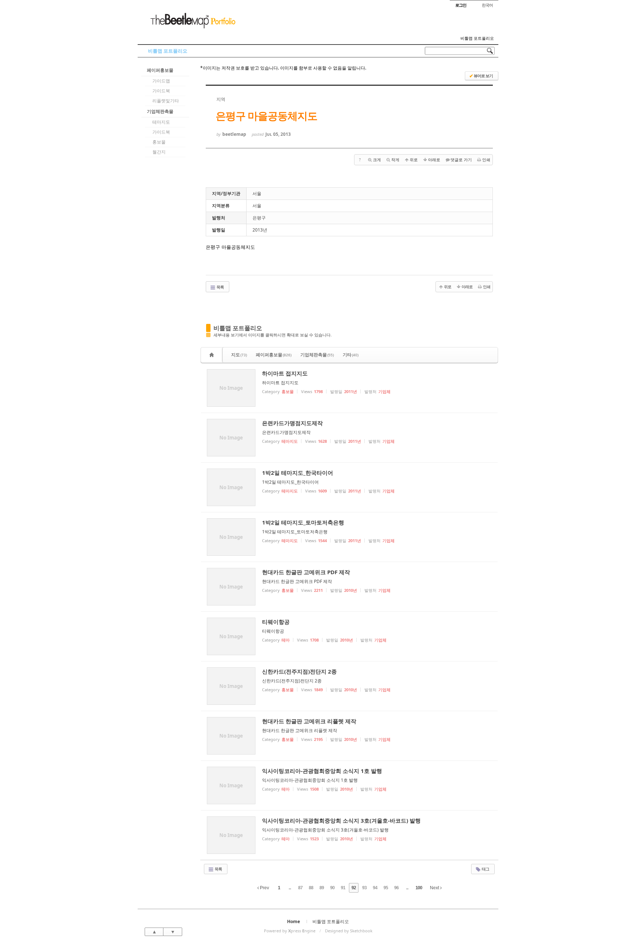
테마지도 (161, 122)
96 (396, 887)
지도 (239, 355)
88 (311, 887)
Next (435, 887)
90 (332, 887)
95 (386, 887)
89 (321, 887)
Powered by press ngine (289, 930)
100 (419, 887)
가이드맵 (161, 81)
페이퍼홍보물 (160, 70)
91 (343, 887)
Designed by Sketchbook (348, 930)
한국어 (487, 5)
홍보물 (159, 142)
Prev (264, 887)
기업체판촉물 (160, 111)
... (290, 887)
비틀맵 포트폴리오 (477, 38)
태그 (485, 869)
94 (375, 887)
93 (364, 887)
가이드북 (161, 91)
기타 (350, 355)
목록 (220, 287)
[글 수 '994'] (213, 355)
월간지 (159, 152)
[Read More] (349, 388)
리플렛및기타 (165, 101)
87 (300, 887)
